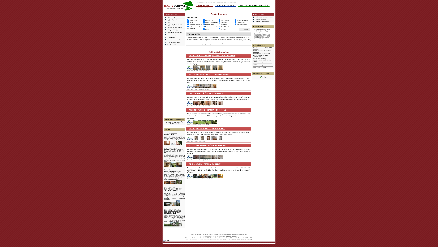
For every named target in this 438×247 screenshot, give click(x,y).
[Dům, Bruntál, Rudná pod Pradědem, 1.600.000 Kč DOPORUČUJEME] (167, 226)
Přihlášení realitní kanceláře (263, 21)
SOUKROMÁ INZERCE (225, 5)
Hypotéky (260, 30)
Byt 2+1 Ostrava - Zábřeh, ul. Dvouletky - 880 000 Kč (212, 56)
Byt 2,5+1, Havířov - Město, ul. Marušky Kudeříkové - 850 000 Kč (174, 151)
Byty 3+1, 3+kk (172, 22)
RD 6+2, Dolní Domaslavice (260, 58)
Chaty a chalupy (172, 30)
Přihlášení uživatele (261, 19)
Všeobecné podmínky (246, 239)
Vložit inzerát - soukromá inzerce (264, 17)
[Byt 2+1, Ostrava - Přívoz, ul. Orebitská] (190, 140)
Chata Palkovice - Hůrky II (172, 171)
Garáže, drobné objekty (174, 27)
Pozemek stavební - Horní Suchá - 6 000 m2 (207, 110)
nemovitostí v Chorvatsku (264, 36)
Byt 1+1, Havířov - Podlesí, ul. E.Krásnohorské (261, 56)
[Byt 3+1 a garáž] (167, 144)
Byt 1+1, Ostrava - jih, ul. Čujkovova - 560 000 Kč (210, 75)
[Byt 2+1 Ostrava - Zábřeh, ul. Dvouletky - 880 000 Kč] (190, 69)
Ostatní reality (171, 45)
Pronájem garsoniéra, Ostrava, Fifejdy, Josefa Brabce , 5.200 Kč (263, 66)
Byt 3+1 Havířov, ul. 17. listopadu (261, 53)
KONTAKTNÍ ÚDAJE (174, 123)
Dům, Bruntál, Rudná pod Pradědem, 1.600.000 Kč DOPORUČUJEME (172, 212)
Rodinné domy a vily (174, 42)
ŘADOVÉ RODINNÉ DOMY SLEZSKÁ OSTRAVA (172, 189)
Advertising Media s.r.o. (232, 236)
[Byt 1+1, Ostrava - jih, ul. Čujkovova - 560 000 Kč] (190, 88)
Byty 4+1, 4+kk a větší (174, 25)
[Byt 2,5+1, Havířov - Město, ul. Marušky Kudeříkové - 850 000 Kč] (167, 166)
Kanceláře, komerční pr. (175, 32)
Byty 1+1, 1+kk (172, 17)
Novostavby (171, 37)
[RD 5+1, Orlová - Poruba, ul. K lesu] (190, 177)
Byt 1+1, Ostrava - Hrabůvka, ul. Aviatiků (207, 145)
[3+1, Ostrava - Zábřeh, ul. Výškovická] (190, 104)
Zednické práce (266, 34)
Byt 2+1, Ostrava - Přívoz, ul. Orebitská (207, 129)
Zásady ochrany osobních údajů (231, 239)
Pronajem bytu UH (258, 38)
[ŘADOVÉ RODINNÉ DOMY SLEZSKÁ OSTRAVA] (167, 205)
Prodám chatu (193, 34)
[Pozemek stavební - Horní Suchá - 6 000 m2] (190, 123)
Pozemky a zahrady (173, 40)
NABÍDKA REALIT (204, 5)
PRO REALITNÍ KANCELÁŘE (174, 122)
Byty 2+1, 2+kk (172, 20)
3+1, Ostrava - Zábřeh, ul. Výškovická (206, 93)
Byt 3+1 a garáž (169, 134)
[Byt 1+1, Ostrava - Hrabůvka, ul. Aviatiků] (190, 158)
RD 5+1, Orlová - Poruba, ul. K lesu (204, 164)
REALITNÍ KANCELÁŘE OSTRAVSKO (254, 5)
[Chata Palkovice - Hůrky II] (167, 184)
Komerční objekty (173, 35)
